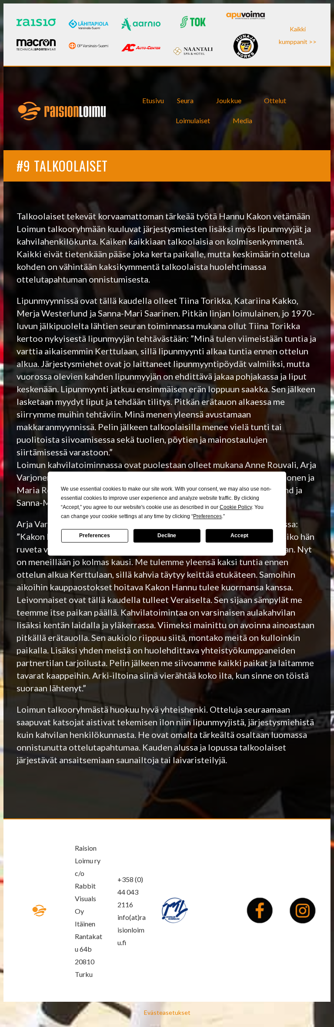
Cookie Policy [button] (236, 507)
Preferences (94, 535)
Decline (166, 535)
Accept (239, 535)
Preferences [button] (207, 516)
